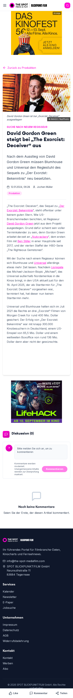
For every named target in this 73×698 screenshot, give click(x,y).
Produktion (14, 193)
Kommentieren (54, 469)
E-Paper (8, 602)
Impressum (10, 624)
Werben (8, 663)
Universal (40, 263)
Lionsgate (57, 267)
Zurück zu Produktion (21, 67)
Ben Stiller (24, 241)
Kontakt (8, 658)
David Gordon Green (20, 223)
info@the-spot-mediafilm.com (26, 561)
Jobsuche (9, 607)
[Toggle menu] (4, 5)
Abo (5, 668)
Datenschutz (11, 630)
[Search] (67, 5)
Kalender (8, 591)
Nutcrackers (40, 236)
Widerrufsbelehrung (16, 641)
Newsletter (10, 597)
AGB (5, 635)
